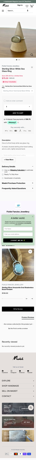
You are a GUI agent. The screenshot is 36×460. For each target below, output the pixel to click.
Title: (17, 87)
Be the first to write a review (18, 328)
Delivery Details (8, 167)
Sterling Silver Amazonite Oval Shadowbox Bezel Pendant (18, 288)
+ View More (8, 160)
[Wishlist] (32, 67)
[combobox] (19, 10)
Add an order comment (14, 101)
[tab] (28, 317)
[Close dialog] (32, 216)
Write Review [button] (18, 309)
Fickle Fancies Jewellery (18, 212)
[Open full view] (33, 55)
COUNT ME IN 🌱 (18, 240)
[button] (27, 10)
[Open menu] (3, 11)
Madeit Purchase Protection (13, 183)
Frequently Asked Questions (14, 188)
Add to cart (18, 113)
